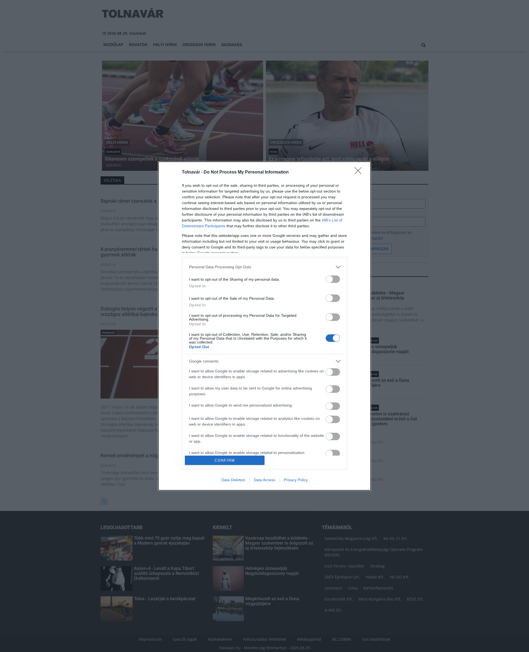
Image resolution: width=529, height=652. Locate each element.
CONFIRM (225, 460)
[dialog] (264, 326)
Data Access (264, 480)
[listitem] (264, 267)
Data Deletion (233, 480)
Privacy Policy (296, 480)
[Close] (360, 172)
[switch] (333, 279)
